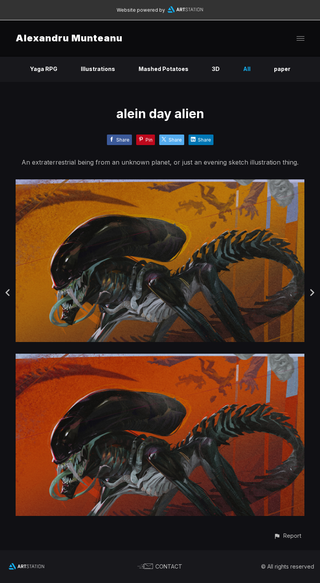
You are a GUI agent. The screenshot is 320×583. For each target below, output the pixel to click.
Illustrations (98, 69)
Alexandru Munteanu (69, 38)
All (247, 69)
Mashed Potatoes (163, 69)
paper (282, 69)
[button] (287, 536)
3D (216, 69)
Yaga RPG (43, 69)
